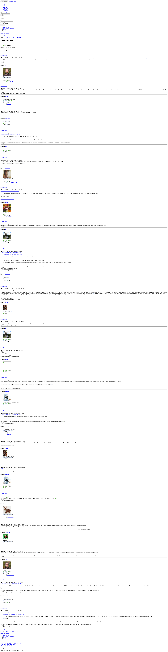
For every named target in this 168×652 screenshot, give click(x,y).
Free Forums (9, 645)
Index (4, 3)
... (5, 37)
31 (16, 37)
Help (4, 4)
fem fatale (7, 96)
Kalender (5, 5)
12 (12, 37)
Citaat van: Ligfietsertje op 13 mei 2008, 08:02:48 (11, 252)
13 (13, 37)
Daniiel (6, 646)
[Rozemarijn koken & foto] (11, 182)
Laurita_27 (7, 274)
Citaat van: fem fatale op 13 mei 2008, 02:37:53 (10, 134)
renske (6, 202)
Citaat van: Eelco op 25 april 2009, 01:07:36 (10, 611)
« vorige (2, 33)
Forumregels (5, 10)
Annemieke (7, 168)
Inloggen (5, 7)
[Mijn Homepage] (10, 81)
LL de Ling (7, 532)
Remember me (5, 23)
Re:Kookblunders (4, 55)
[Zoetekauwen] (9, 216)
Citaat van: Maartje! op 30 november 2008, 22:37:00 (11, 414)
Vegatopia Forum (12, 1)
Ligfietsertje (7, 118)
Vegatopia (5, 9)
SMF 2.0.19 (3, 643)
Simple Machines (17, 643)
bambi (6, 595)
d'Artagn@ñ (7, 503)
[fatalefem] (8, 104)
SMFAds (3, 645)
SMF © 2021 (10, 643)
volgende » (6, 33)
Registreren (5, 8)
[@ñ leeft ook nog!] (10, 517)
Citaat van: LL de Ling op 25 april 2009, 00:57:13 (11, 583)
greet (6, 146)
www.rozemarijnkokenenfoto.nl (7, 199)
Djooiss (6, 359)
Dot (5, 229)
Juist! (2, 468)
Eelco (6, 65)
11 (11, 37)
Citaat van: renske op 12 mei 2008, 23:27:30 (10, 191)
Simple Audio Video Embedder (8, 644)
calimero (7, 391)
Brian (16, 646)
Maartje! (7, 302)
